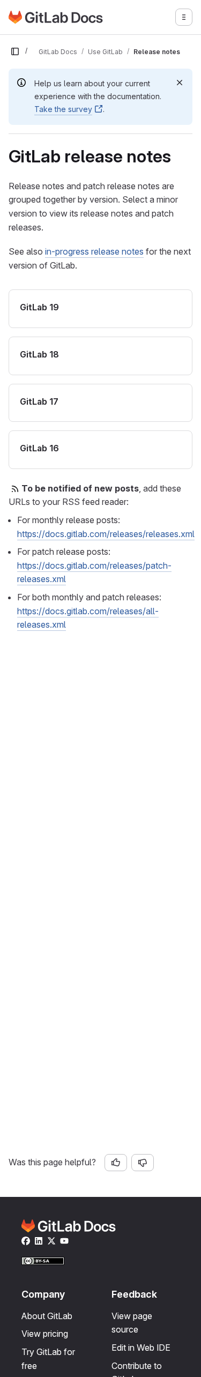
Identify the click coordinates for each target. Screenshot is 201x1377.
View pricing (44, 1333)
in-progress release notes (94, 251)
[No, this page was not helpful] (142, 1162)
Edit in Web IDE (140, 1347)
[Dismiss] (179, 82)
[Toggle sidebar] (15, 51)
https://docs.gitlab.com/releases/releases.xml (106, 534)
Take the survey (63, 109)
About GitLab (46, 1316)
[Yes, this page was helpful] (116, 1162)
